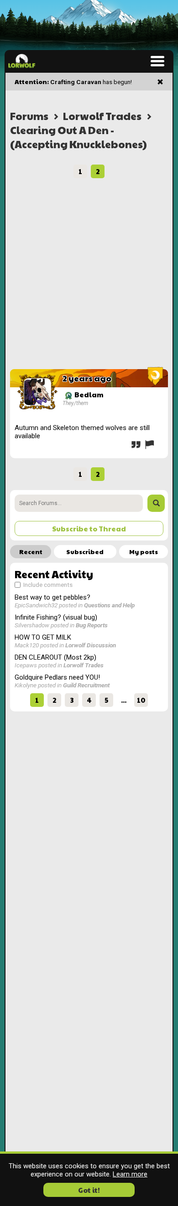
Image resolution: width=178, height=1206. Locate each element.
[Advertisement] (89, 276)
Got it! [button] (89, 1190)
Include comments (47, 584)
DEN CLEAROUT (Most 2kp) (55, 657)
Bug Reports (92, 625)
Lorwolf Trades (102, 116)
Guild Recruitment (86, 685)
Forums (29, 116)
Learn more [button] (130, 1174)
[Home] (22, 60)
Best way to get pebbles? (52, 597)
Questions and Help (109, 605)
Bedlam (88, 394)
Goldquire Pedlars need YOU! (57, 677)
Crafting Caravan (75, 81)
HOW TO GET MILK (43, 637)
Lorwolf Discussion (90, 645)
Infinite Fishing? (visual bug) (56, 617)
